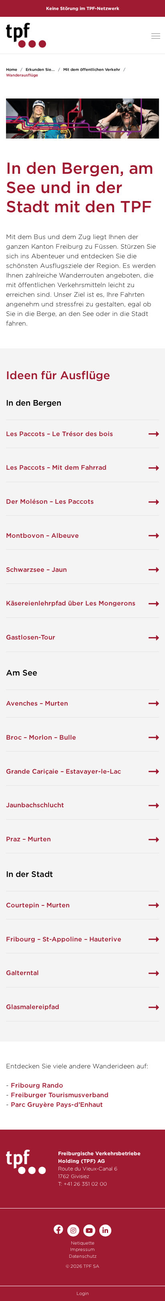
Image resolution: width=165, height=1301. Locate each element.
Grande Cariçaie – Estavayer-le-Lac (63, 771)
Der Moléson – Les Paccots (50, 501)
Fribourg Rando (37, 1085)
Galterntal (22, 973)
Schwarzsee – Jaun (36, 569)
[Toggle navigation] (156, 35)
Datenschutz (83, 1256)
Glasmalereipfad (32, 1007)
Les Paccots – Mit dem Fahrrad (56, 467)
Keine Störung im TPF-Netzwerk (82, 8)
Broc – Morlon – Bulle (41, 737)
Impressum (82, 1249)
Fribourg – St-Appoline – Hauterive (63, 939)
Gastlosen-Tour (30, 637)
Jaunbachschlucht (35, 805)
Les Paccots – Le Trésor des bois (59, 434)
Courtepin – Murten (38, 905)
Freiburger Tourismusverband (60, 1095)
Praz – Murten (28, 839)
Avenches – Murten (37, 703)
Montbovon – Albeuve (42, 535)
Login (82, 1293)
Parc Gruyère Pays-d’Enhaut (57, 1104)
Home (11, 69)
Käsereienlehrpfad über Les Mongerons (70, 603)
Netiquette (83, 1243)
